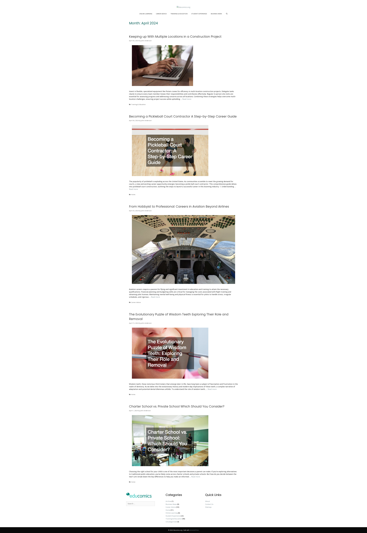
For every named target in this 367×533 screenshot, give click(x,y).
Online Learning (145, 14)
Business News (216, 14)
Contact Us (209, 504)
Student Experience (199, 14)
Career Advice (161, 14)
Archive (168, 501)
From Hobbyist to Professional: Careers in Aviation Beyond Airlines (179, 206)
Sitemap (208, 507)
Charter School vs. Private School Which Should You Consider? (176, 406)
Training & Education (179, 14)
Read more (186, 99)
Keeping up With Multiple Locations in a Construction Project (175, 36)
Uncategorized (171, 522)
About (207, 501)
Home (133, 194)
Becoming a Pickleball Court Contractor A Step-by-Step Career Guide (183, 116)
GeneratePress (194, 530)
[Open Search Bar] (226, 14)
